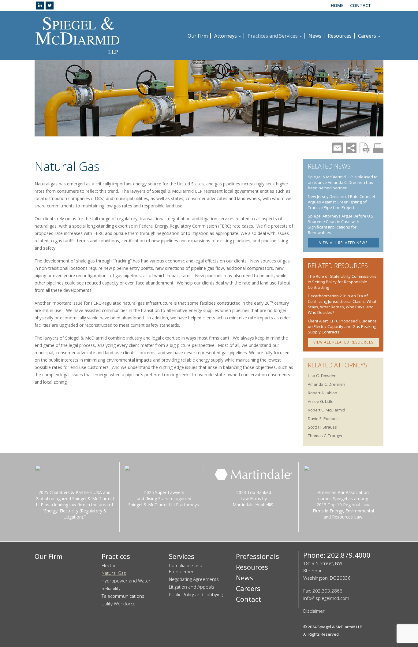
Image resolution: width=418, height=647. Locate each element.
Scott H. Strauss (322, 427)
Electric (109, 565)
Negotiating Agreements (194, 579)
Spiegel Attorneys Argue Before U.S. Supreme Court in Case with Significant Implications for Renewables (341, 224)
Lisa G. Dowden (322, 375)
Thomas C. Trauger (325, 435)
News (314, 35)
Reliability (111, 588)
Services (181, 556)
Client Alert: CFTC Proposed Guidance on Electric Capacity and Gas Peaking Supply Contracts (342, 326)
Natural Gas (114, 573)
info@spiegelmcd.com (326, 598)
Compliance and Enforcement (185, 568)
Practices (116, 556)
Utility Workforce (119, 604)
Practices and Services (273, 35)
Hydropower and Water (126, 581)
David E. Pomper (323, 418)
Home (337, 5)
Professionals (257, 556)
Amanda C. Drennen (326, 384)
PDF (364, 148)
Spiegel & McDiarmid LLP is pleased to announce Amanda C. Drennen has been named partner (343, 182)
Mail (337, 148)
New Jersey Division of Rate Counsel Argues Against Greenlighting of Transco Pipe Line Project (341, 202)
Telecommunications (123, 596)
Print (378, 148)
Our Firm (198, 35)
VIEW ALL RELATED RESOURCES (343, 342)
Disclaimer (314, 611)
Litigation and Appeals (191, 587)
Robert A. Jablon (322, 393)
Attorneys (226, 35)
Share (351, 148)
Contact (360, 5)
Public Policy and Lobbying (196, 594)
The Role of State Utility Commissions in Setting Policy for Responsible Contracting (342, 281)
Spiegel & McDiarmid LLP (339, 627)
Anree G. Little (321, 401)
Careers (367, 35)
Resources (340, 35)
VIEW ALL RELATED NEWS (343, 242)
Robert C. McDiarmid (326, 410)
